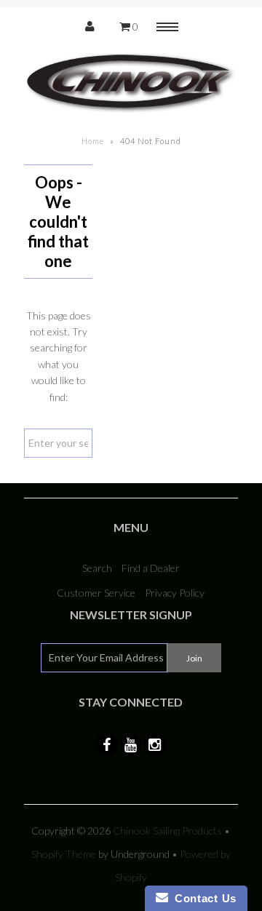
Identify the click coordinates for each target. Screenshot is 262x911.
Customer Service (96, 592)
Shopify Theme (63, 854)
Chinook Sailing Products (167, 830)
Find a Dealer (151, 568)
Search (97, 568)
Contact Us (202, 898)
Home (93, 141)
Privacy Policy (175, 592)
